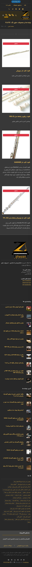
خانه (25, 5)
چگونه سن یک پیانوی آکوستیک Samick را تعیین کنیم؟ (13, 459)
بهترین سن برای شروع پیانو (24, 484)
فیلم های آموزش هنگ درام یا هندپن (14, 307)
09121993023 (27, 281)
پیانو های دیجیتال (17, 498)
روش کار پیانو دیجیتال (25, 500)
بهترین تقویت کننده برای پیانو (23, 506)
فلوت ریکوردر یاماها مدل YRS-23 (19, 116)
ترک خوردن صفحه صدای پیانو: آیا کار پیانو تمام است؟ (13, 467)
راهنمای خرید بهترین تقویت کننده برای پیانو (20, 509)
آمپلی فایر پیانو (26, 517)
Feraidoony (26, 562)
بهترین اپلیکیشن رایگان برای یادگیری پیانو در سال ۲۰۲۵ (13, 435)
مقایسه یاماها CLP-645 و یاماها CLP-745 (14, 356)
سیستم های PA (23, 514)
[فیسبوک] (23, 9)
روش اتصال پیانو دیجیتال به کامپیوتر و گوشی (14, 316)
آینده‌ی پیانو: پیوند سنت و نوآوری (15, 410)
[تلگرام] (12, 9)
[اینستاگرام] (16, 9)
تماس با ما (8, 5)
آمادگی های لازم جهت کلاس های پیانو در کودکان (19, 487)
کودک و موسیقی (26, 498)
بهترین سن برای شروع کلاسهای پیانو (22, 481)
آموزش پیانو (13, 484)
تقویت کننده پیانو (8, 511)
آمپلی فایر (19, 517)
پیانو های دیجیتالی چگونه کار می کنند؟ (14, 363)
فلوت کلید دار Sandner (22, 162)
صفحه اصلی (11, 26)
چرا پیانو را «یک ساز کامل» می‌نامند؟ (14, 426)
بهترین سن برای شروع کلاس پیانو (15, 339)
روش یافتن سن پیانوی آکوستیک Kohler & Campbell (13, 419)
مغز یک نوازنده (18, 495)
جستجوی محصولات (17, 5)
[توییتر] (19, 9)
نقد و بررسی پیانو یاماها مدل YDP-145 (13, 347)
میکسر (4, 514)
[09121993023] (9, 9)
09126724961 (6, 562)
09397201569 (27, 283)
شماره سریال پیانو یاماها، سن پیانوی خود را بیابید (13, 332)
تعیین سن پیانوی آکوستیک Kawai (15, 450)
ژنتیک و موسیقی (9, 495)
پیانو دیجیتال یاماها (9, 519)
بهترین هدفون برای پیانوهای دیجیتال (14, 323)
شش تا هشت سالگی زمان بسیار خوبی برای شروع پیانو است (16, 490)
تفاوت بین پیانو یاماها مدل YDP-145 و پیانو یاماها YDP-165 (13, 372)
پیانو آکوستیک (15, 500)
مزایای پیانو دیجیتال (9, 503)
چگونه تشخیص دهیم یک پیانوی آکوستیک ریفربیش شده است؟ (13, 395)
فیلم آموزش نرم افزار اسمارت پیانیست (14, 379)
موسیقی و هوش (26, 492)
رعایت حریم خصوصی (22, 546)
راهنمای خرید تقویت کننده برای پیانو (22, 511)
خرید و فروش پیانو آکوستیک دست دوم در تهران (13, 403)
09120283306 (27, 285)
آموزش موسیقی (26, 495)
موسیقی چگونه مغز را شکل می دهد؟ (12, 492)
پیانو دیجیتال (8, 500)
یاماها (29, 522)
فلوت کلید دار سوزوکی (23, 71)
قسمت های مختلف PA (12, 514)
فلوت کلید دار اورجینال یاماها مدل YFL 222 (16, 218)
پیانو (29, 514)
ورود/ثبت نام (15, 1)
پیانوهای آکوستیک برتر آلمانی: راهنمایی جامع (13, 443)
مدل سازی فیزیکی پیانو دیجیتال (23, 503)
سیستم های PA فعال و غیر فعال (22, 519)
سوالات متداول (8, 546)
